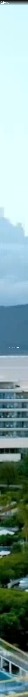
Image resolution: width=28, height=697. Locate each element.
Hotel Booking (14, 688)
